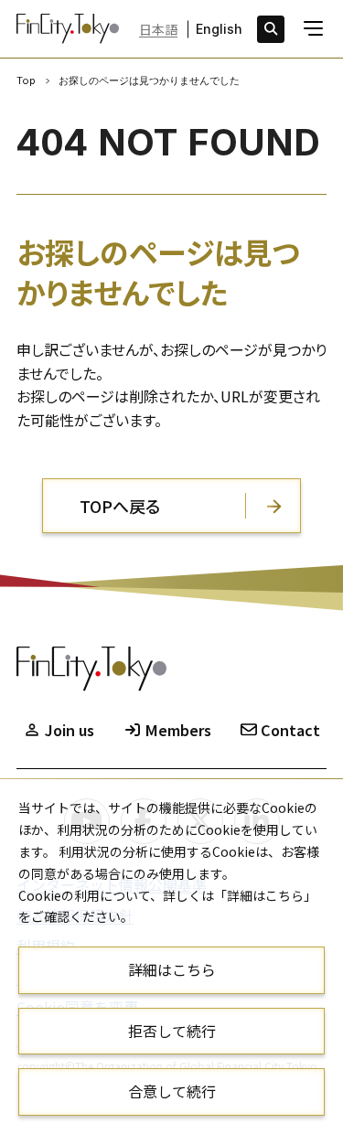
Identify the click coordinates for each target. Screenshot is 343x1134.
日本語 (158, 29)
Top (26, 80)
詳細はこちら (172, 969)
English (219, 29)
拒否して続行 (172, 1031)
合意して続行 (172, 1091)
